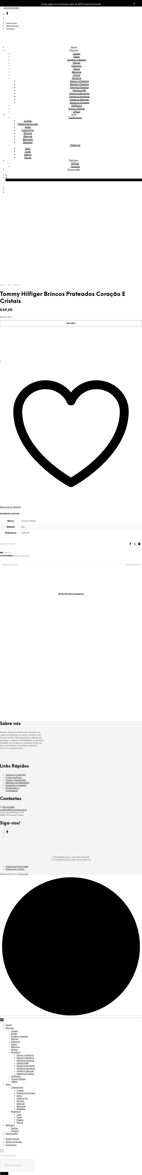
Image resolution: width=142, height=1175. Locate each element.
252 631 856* (8, 807)
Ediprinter (23, 874)
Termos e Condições (16, 774)
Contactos (10, 29)
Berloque (28, 139)
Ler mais (43, 689)
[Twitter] (136, 544)
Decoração (74, 169)
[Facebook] (131, 544)
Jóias (74, 114)
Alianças (27, 135)
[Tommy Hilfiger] (14, 343)
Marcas (74, 50)
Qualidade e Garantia (16, 785)
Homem (75, 166)
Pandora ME (79, 90)
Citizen (76, 53)
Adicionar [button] (7, 689)
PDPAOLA (76, 105)
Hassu (76, 68)
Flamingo (76, 65)
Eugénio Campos (76, 59)
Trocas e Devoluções (16, 780)
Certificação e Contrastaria (12, 789)
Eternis (76, 62)
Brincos (28, 132)
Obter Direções (12, 26)
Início (2, 285)
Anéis (28, 126)
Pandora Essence (79, 87)
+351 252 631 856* (11, 8)
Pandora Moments (79, 93)
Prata (28, 151)
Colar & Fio (28, 129)
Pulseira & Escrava (28, 123)
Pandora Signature (79, 96)
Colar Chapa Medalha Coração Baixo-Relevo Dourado (126, 682)
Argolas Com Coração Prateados (89, 678)
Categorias (75, 117)
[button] (6, 174)
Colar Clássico (52, 679)
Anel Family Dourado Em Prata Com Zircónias (16, 678)
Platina (27, 154)
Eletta (76, 56)
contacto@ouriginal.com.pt (13, 809)
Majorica (76, 71)
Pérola (27, 157)
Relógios (73, 160)
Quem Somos (11, 23)
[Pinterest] (140, 544)
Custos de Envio (14, 777)
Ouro (28, 148)
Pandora (76, 77)
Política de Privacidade (17, 866)
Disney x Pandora (79, 80)
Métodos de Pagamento (17, 782)
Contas (28, 120)
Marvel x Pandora (79, 83)
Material (75, 145)
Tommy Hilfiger (76, 108)
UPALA (76, 111)
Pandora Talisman (79, 99)
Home (74, 47)
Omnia (76, 74)
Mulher (75, 163)
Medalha (27, 142)
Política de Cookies (15, 869)
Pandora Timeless (79, 102)
